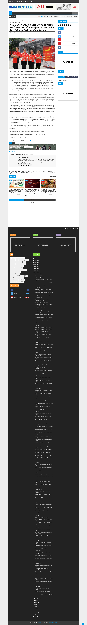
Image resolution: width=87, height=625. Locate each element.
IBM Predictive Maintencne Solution (42, 517)
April (36, 608)
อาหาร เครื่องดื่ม (14, 281)
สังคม (26, 275)
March (36, 610)
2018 (35, 616)
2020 (35, 270)
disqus (32, 199)
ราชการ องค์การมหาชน (15, 273)
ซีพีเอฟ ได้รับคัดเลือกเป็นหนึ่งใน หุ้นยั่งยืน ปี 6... (43, 455)
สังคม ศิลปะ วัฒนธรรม (15, 277)
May (36, 606)
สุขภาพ (22, 277)
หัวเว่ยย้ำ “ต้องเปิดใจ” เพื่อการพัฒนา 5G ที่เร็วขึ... (44, 476)
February (37, 612)
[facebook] (15, 1)
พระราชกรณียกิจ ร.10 (19, 266)
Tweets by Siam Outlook (62, 80)
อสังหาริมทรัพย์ (22, 279)
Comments (74, 76)
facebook (48, 199)
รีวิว (28, 13)
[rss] (25, 1)
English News (33, 13)
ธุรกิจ (29, 16)
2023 (35, 264)
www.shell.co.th (27, 140)
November (37, 275)
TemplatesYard (40, 622)
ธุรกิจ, (22, 32)
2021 (35, 268)
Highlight (61, 76)
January (36, 614)
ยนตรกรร (12, 271)
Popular (68, 76)
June (36, 604)
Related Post (12, 176)
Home (10, 21)
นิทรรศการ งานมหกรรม (20, 264)
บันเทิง (12, 266)
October (37, 277)
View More (53, 176)
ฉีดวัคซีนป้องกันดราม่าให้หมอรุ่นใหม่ (41, 302)
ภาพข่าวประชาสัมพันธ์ (21, 13)
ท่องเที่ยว (12, 262)
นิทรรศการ (13, 264)
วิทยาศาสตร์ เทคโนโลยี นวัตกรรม (17, 275)
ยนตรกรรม (18, 271)
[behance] (28, 1)
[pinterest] (19, 1)
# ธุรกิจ (13, 142)
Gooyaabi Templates (53, 622)
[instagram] (30, 1)
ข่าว (13, 13)
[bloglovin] (21, 1)
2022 (35, 266)
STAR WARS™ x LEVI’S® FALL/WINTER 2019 (43, 327)
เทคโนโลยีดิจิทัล (19, 262)
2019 (35, 272)
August (36, 600)
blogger (16, 199)
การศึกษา (13, 260)
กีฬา (17, 260)
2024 (35, 262)
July (36, 602)
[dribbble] (23, 1)
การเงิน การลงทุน (21, 258)
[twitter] (17, 1)
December (37, 273)
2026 (35, 258)
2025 (35, 260)
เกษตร (20, 260)
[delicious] (32, 1)
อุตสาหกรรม (21, 281)
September (37, 598)
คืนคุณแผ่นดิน (25, 260)
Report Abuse (59, 254)
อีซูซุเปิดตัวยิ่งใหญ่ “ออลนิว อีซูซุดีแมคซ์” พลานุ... (44, 474)
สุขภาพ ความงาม (14, 279)
